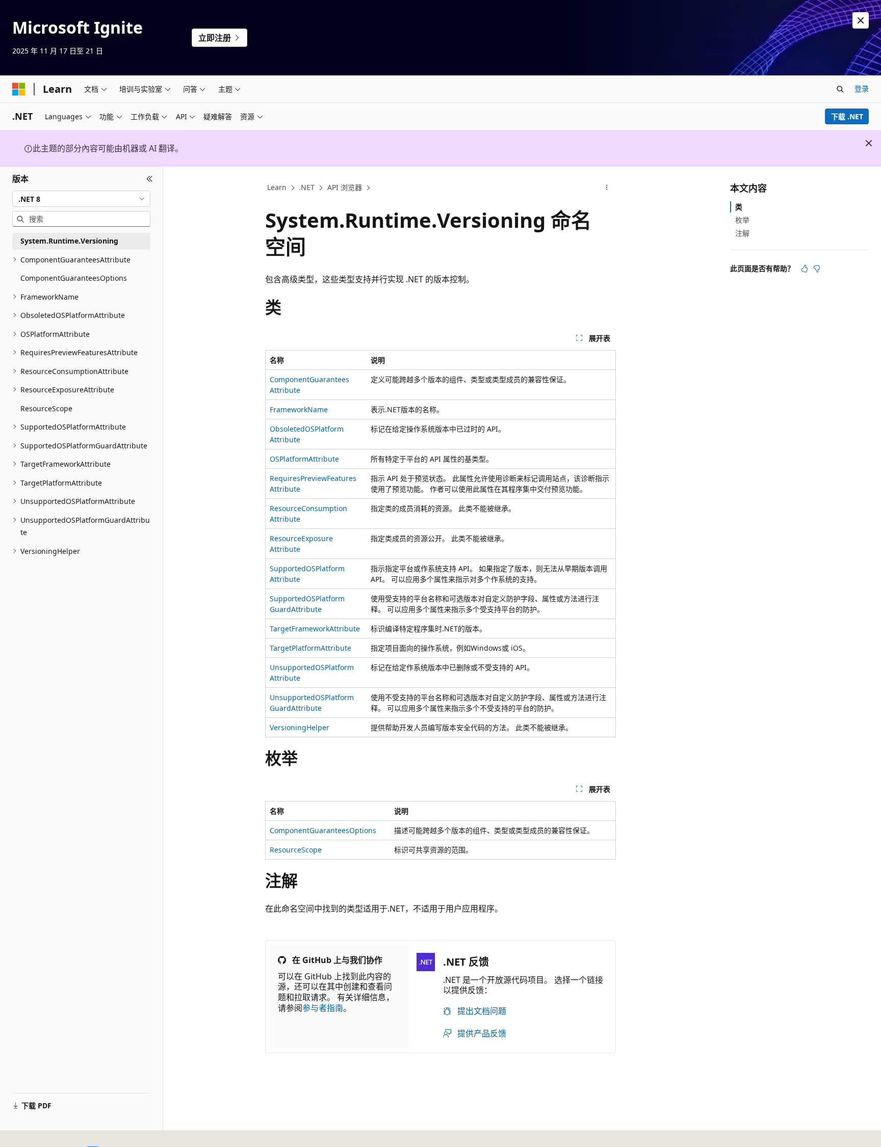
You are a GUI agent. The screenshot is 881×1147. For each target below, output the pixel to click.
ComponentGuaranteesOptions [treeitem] (73, 278)
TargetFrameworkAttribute (315, 628)
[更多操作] (607, 188)
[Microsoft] (18, 89)
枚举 (742, 220)
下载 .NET (847, 116)
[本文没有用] (817, 268)
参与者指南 (322, 1007)
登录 (861, 88)
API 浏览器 (344, 187)
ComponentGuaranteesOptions (323, 830)
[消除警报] (860, 20)
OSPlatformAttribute (304, 459)
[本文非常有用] (804, 268)
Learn (277, 187)
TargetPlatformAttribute (310, 648)
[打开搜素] (840, 89)
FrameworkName (299, 409)
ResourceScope (296, 850)
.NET (307, 187)
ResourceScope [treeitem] (46, 408)
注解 (742, 233)
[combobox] (81, 199)
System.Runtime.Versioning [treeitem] (69, 241)
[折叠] (150, 179)
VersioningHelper (299, 727)
